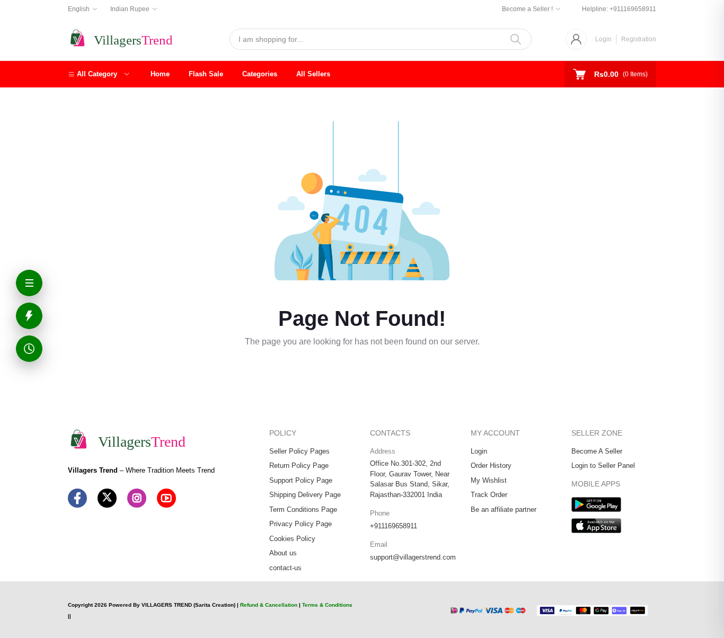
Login (603, 39)
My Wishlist (489, 480)
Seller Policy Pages (299, 451)
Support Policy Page (300, 480)
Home (160, 74)
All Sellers (313, 74)
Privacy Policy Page (300, 524)
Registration (638, 39)
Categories (259, 74)
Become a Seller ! (527, 9)
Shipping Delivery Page (305, 495)
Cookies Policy (292, 539)
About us (283, 553)
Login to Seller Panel (603, 465)
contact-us (285, 568)
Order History (491, 465)
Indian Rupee (129, 9)
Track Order (489, 495)
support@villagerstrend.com (413, 557)
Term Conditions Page (303, 509)
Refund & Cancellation (268, 605)
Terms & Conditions (327, 605)
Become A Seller (596, 451)
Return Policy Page (299, 465)
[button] (98, 74)
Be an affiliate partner (503, 509)
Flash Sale (206, 74)
